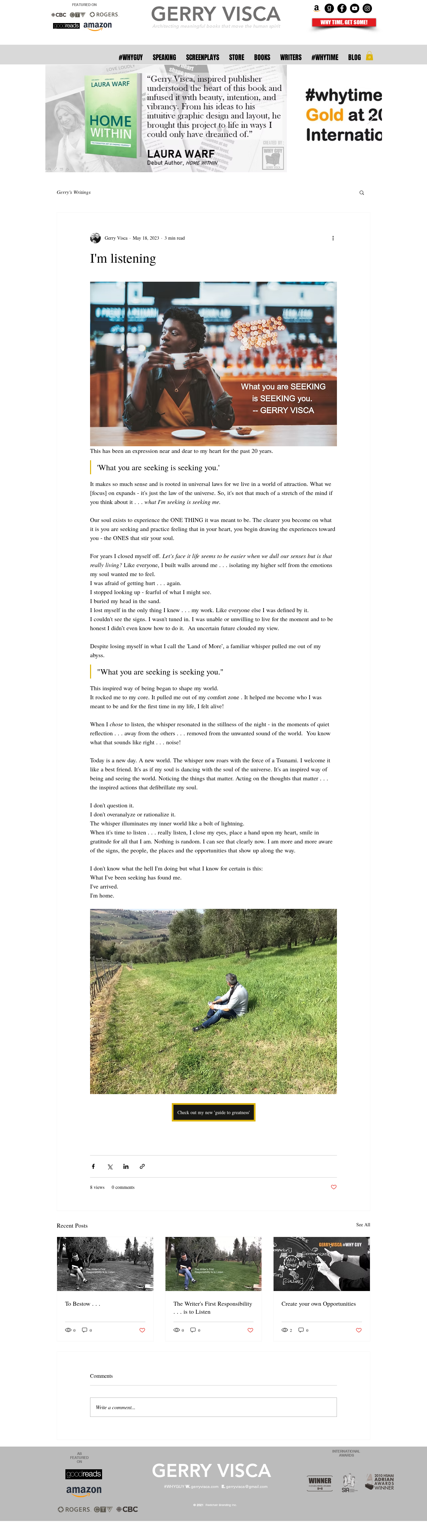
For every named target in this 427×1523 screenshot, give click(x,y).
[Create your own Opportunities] (322, 1264)
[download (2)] (329, 8)
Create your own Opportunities (319, 1303)
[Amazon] (316, 8)
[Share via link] (142, 1166)
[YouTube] (354, 8)
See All (363, 1224)
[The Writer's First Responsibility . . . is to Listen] (213, 1264)
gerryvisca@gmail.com (247, 1486)
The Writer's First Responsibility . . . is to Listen (212, 1307)
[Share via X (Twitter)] (109, 1166)
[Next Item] (370, 118)
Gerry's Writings (74, 192)
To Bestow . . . (82, 1303)
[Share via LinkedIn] (126, 1166)
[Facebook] (342, 8)
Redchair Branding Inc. (215, 1505)
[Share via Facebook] (93, 1166)
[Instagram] (367, 8)
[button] (369, 55)
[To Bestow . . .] (105, 1264)
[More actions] (333, 238)
